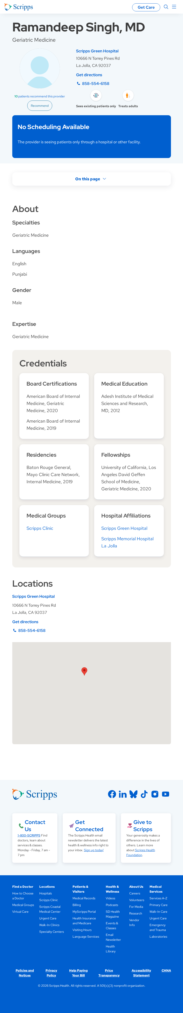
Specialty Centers (51, 932)
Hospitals (45, 893)
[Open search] (166, 6)
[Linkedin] (122, 794)
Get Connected (89, 826)
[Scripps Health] (18, 6)
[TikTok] (144, 794)
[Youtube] (165, 794)
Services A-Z (158, 898)
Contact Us (35, 826)
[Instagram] (155, 794)
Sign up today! (94, 850)
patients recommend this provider (40, 96)
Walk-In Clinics (49, 925)
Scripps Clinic (40, 528)
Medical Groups (23, 905)
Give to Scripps (142, 826)
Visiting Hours (82, 930)
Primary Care (159, 905)
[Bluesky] (133, 794)
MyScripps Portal (84, 912)
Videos (110, 898)
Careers (134, 893)
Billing (77, 905)
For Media (136, 907)
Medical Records (84, 898)
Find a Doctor (22, 887)
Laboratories (158, 937)
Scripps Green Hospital (97, 50)
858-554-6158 (95, 83)
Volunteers (136, 900)
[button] (84, 671)
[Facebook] (112, 794)
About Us (136, 887)
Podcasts (112, 905)
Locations (47, 887)
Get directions (89, 74)
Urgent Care (47, 918)
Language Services (86, 937)
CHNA (166, 970)
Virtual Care (20, 912)
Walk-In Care (158, 912)
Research (135, 913)
